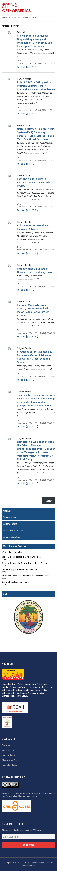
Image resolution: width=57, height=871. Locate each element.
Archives (7, 510)
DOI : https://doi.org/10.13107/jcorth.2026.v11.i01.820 (36, 62)
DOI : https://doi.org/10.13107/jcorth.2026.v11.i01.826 (36, 205)
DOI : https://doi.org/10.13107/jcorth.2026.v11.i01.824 (36, 158)
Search (49, 500)
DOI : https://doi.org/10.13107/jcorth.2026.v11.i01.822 (36, 108)
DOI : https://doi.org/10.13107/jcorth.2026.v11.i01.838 (36, 478)
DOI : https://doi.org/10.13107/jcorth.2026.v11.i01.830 (36, 284)
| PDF (32, 67)
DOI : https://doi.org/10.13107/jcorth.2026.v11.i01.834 (36, 374)
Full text (21, 67)
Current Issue (9, 517)
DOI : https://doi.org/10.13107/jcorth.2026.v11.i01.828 (36, 248)
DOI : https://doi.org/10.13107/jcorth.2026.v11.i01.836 (36, 421)
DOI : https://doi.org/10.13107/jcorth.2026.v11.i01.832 (36, 331)
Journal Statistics (11, 537)
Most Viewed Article (13, 530)
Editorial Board (10, 524)
